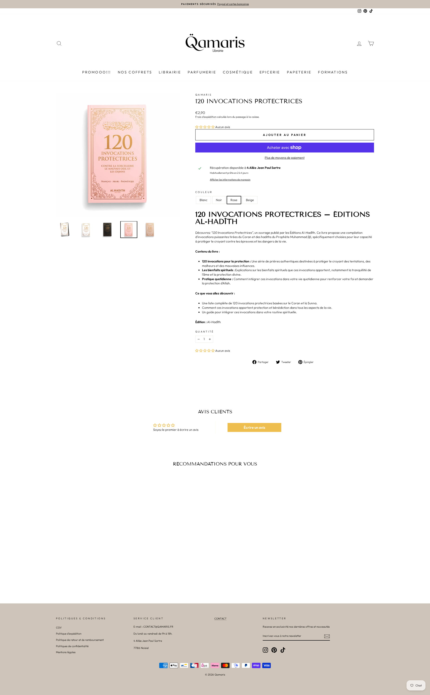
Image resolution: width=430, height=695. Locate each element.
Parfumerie (202, 72)
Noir (219, 200)
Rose (233, 200)
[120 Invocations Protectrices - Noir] (91, 571)
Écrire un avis (254, 427)
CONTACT (220, 618)
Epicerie (270, 72)
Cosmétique (238, 72)
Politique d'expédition (68, 633)
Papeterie (299, 72)
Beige (250, 200)
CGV (59, 627)
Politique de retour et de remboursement (80, 639)
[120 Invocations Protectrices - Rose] (97, 571)
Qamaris (203, 94)
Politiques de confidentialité (72, 646)
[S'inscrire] (327, 636)
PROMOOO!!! (96, 72)
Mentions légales (65, 652)
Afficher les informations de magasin (230, 179)
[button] (205, 127)
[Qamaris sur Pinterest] (274, 650)
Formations (333, 72)
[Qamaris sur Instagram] (265, 650)
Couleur (204, 192)
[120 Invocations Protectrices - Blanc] (85, 571)
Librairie (170, 72)
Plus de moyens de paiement (285, 158)
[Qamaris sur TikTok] (283, 650)
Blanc (203, 200)
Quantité (204, 331)
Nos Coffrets (135, 72)
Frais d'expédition (205, 116)
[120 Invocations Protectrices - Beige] (103, 571)
